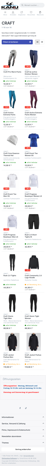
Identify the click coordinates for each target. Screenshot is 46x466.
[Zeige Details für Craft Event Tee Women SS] (34, 140)
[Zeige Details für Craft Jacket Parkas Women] (34, 342)
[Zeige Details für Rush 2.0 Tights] (12, 262)
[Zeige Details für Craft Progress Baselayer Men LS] (12, 222)
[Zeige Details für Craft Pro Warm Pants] (12, 59)
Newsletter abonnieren (11, 436)
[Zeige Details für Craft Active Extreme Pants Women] (34, 99)
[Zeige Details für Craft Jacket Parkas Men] (12, 342)
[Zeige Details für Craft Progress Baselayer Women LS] (34, 181)
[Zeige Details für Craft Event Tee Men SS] (12, 181)
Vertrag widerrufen (23, 449)
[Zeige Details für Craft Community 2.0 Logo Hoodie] (34, 262)
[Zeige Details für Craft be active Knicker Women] (34, 59)
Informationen (8, 417)
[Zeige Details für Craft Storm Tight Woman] (34, 303)
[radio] (37, 42)
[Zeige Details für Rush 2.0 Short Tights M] (34, 222)
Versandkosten (28, 456)
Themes (5, 443)
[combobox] (32, 5)
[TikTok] (25, 408)
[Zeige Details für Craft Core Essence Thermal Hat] (12, 140)
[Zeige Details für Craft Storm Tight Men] (12, 303)
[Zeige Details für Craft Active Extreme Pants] (12, 99)
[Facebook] (20, 408)
